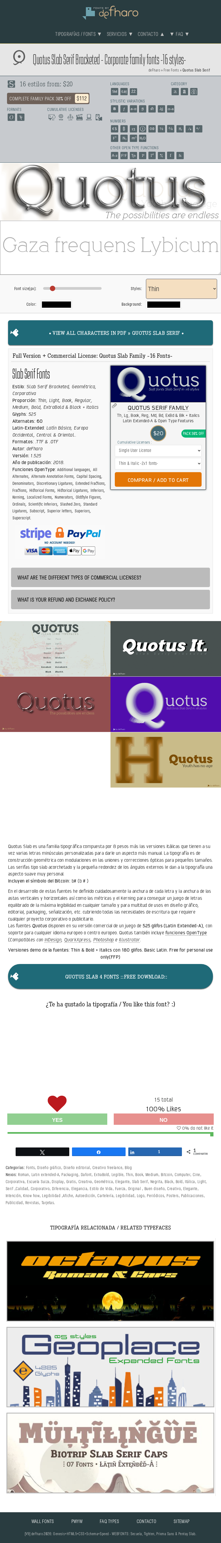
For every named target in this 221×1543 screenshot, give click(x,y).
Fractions (19, 491)
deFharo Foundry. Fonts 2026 (110, 12)
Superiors (82, 511)
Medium (152, 1175)
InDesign (52, 939)
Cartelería (105, 1196)
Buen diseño (154, 1189)
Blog (128, 1168)
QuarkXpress (77, 939)
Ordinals (18, 504)
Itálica (190, 1182)
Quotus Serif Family (158, 407)
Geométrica (103, 1182)
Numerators (64, 497)
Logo (141, 1196)
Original (134, 1189)
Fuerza (120, 1189)
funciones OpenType (186, 932)
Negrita (156, 1182)
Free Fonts (171, 70)
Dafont (86, 1175)
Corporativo (40, 1189)
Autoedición (85, 1196)
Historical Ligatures (72, 491)
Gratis (71, 1182)
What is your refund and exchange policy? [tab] (66, 600)
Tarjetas (48, 1203)
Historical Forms (41, 491)
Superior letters (59, 511)
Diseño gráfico (49, 1168)
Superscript (21, 518)
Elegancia (79, 1189)
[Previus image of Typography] (6, 191)
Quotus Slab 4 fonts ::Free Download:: (116, 977)
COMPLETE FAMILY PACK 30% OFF (48, 98)
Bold (179, 1182)
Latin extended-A (45, 1175)
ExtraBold (101, 1175)
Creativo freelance (107, 1168)
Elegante (122, 1182)
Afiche (68, 1196)
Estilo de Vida (101, 1189)
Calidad (22, 1189)
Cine (196, 1175)
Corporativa (15, 1182)
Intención (13, 1196)
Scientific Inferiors (42, 504)
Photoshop (103, 939)
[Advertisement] (110, 1051)
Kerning (18, 497)
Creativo (174, 1189)
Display (58, 1182)
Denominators (23, 484)
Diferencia (60, 1189)
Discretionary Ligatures (54, 484)
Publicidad (14, 1203)
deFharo (154, 70)
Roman (23, 1175)
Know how (31, 1196)
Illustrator (129, 939)
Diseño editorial (77, 1168)
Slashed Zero (70, 504)
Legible (117, 1175)
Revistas (32, 1203)
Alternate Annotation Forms (52, 477)
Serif (9, 1189)
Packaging (69, 1175)
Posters (172, 1196)
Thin (129, 1175)
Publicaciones (192, 1196)
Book (139, 1175)
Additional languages (73, 470)
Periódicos (155, 1196)
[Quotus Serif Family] (158, 384)
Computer (182, 1175)
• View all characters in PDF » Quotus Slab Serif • (116, 333)
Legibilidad (51, 1196)
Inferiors (97, 491)
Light (202, 1182)
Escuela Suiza (38, 1182)
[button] (55, 648)
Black (169, 1182)
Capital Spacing (89, 477)
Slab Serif (140, 1182)
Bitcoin (166, 1175)
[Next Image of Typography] (214, 191)
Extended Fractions (90, 484)
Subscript (37, 511)
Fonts (30, 1168)
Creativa (85, 1182)
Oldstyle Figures (88, 497)
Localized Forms (39, 497)
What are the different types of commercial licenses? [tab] (79, 578)
